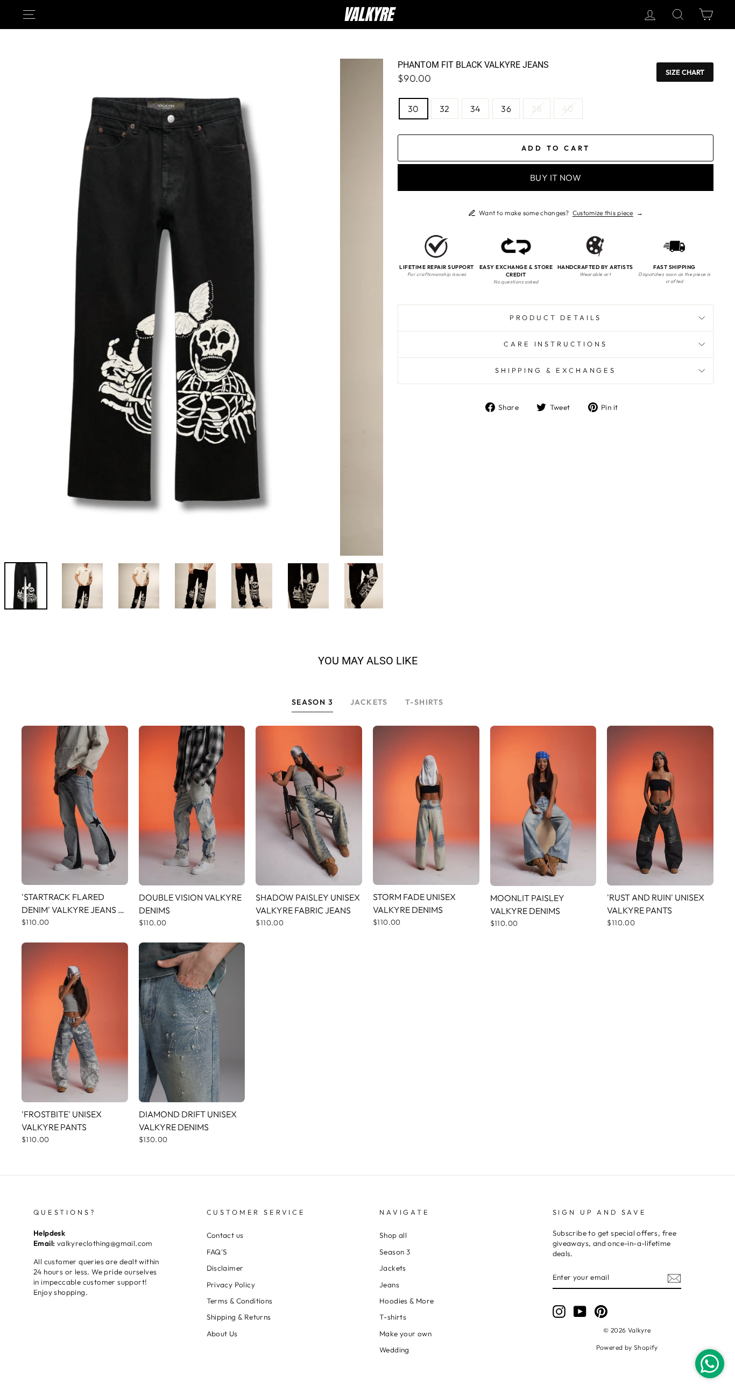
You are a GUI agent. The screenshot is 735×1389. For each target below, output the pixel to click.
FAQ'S (217, 1252)
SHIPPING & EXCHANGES (555, 370)
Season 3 (394, 1252)
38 (537, 108)
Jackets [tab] (369, 702)
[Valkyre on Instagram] (559, 1311)
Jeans (389, 1284)
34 (475, 108)
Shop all (393, 1235)
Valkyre (368, 14)
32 (445, 108)
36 (506, 108)
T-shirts (392, 1317)
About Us (222, 1333)
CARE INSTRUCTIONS (555, 343)
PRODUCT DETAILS (556, 317)
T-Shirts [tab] (424, 702)
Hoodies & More (406, 1301)
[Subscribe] (674, 1278)
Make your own (405, 1333)
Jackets (392, 1268)
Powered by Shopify (627, 1347)
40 (568, 108)
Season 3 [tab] (312, 702)
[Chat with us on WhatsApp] (709, 1363)
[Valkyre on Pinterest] (601, 1311)
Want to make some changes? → (561, 213)
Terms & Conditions (240, 1301)
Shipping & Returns (239, 1317)
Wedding (394, 1350)
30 (413, 108)
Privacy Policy (231, 1284)
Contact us (225, 1235)
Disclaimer (225, 1268)
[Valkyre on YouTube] (580, 1311)
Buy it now (555, 177)
